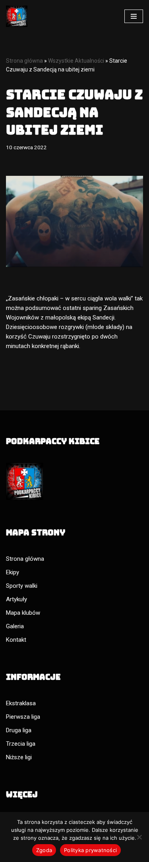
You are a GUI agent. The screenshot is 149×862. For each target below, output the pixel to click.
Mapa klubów (23, 612)
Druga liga (18, 730)
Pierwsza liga (23, 716)
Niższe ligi (19, 757)
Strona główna (24, 61)
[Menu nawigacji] (133, 16)
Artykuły (16, 599)
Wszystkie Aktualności (76, 61)
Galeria (15, 626)
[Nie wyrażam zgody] (139, 837)
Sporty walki (21, 585)
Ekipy (12, 572)
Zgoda (44, 850)
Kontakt (16, 639)
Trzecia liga (20, 743)
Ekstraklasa (21, 703)
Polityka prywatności (90, 850)
